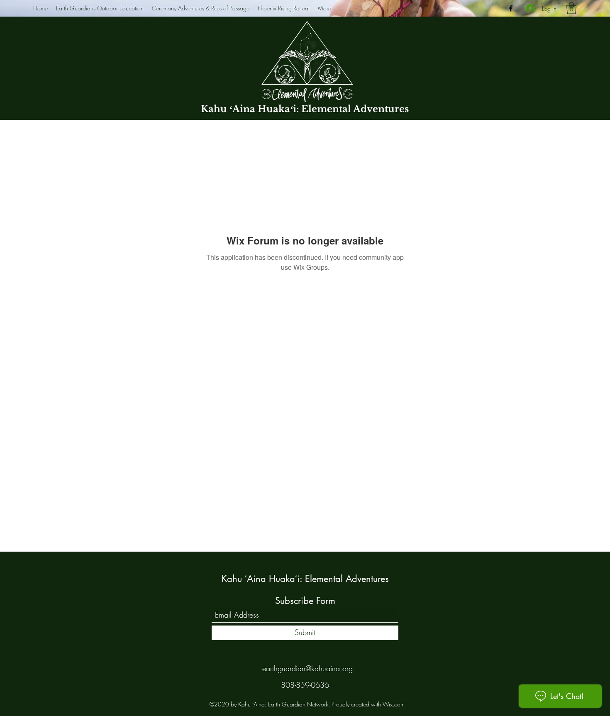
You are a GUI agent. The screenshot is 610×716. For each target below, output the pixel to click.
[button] (571, 8)
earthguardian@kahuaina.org (307, 668)
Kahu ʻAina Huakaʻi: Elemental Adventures (305, 109)
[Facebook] (511, 8)
